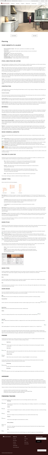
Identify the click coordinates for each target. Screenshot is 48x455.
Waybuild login (15, 445)
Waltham (34, 35)
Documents (26, 438)
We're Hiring (14, 440)
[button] (13, 3)
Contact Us (14, 443)
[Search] (46, 4)
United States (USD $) (41, 450)
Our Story (14, 442)
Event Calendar (26, 443)
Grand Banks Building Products (8, 452)
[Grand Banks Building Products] (5, 3)
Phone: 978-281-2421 (16, 447)
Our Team (14, 438)
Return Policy (26, 442)
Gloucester (14, 35)
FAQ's (25, 440)
